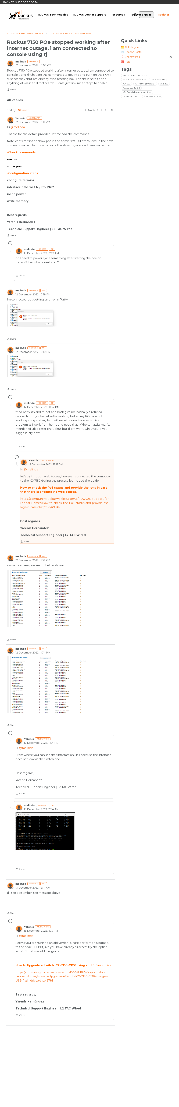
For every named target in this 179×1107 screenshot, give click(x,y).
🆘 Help (125, 61)
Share (11, 90)
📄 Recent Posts (131, 52)
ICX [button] (126, 83)
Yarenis (20, 118)
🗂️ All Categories (131, 47)
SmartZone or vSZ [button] (134, 79)
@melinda (17, 127)
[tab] (15, 100)
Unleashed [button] (153, 96)
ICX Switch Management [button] (137, 92)
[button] (32, 315)
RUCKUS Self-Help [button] (134, 75)
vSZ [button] (164, 83)
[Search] (135, 15)
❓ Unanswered (146, 56)
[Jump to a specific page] (111, 110)
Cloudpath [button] (158, 79)
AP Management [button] (145, 83)
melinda (20, 61)
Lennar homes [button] (132, 96)
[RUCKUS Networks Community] (21, 15)
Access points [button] (131, 88)
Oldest (22, 110)
